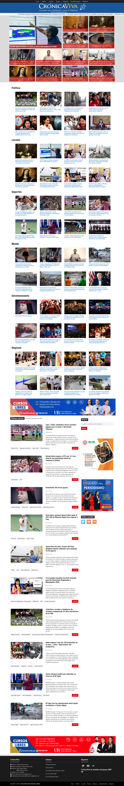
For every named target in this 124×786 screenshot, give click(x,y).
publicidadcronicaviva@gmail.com (30, 776)
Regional (85, 1)
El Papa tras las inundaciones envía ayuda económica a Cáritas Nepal (62, 704)
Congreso (23, 666)
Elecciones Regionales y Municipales (21, 601)
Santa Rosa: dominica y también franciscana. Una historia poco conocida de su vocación (101, 29)
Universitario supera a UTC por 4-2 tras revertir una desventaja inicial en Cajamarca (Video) (102, 79)
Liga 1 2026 (35, 448)
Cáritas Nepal (14, 724)
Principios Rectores (51, 764)
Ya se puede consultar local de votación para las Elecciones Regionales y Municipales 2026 (61, 580)
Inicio (37, 1)
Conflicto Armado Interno (61, 634)
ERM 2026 (35, 601)
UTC (21, 479)
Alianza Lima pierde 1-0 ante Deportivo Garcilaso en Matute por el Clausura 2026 (47, 79)
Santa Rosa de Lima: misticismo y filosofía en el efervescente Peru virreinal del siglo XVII (22, 79)
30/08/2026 (49, 432)
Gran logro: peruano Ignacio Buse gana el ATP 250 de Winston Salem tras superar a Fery (62, 517)
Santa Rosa (34, 570)
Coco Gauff (46, 695)
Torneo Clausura (44, 448)
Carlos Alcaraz (37, 695)
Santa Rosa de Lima (48, 507)
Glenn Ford (25, 507)
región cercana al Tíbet (36, 724)
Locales (51, 1)
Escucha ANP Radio (51, 773)
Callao (12, 570)
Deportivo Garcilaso (25, 448)
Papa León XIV (24, 724)
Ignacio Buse (21, 538)
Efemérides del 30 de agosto (57, 487)
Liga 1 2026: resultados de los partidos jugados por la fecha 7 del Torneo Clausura (74, 79)
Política (44, 1)
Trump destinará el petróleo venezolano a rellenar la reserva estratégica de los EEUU (101, 46)
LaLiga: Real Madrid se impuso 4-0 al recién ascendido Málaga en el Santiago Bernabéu (75, 46)
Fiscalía (30, 666)
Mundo (58, 1)
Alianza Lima (14, 448)
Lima (17, 570)
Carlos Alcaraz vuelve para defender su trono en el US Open (61, 675)
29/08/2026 (49, 463)
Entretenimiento (75, 1)
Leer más (75, 448)
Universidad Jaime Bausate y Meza (55, 770)
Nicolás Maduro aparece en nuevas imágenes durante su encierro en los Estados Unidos (48, 62)
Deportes (65, 1)
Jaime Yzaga (30, 538)
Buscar (84, 428)
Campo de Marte (25, 634)
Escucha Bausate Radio (52, 776)
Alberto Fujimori (15, 634)
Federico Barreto (15, 507)
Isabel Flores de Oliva (35, 507)
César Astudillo (15, 666)
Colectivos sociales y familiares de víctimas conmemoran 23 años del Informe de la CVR (62, 611)
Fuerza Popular (38, 666)
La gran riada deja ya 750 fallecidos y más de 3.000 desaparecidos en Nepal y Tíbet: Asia (22, 62)
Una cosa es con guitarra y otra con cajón (74, 30)
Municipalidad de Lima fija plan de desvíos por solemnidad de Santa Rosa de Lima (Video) (102, 62)
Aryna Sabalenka (26, 695)
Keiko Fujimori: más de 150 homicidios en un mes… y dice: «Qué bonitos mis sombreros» (62, 644)
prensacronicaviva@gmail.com (24, 774)
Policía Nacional (25, 570)
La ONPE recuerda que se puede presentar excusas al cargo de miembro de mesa (74, 62)
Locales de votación (50, 601)
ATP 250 (13, 538)
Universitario (14, 479)
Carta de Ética (49, 767)
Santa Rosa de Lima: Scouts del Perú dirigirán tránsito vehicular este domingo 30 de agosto (61, 548)
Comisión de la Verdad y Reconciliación (42, 634)
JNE (41, 601)
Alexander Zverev (15, 695)
